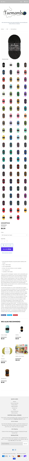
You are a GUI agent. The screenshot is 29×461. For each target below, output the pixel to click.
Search (14, 401)
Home (2, 29)
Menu (4, 1)
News (14, 409)
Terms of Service (14, 411)
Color (2, 232)
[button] (4, 225)
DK (7, 29)
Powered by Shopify (21, 453)
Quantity (3, 238)
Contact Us (14, 408)
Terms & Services (14, 403)
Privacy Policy (14, 404)
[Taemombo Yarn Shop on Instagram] (15, 450)
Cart (27, 1)
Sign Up (25, 443)
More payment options (7, 252)
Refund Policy (14, 406)
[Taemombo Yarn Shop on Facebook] (13, 450)
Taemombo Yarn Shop (11, 453)
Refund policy (14, 412)
